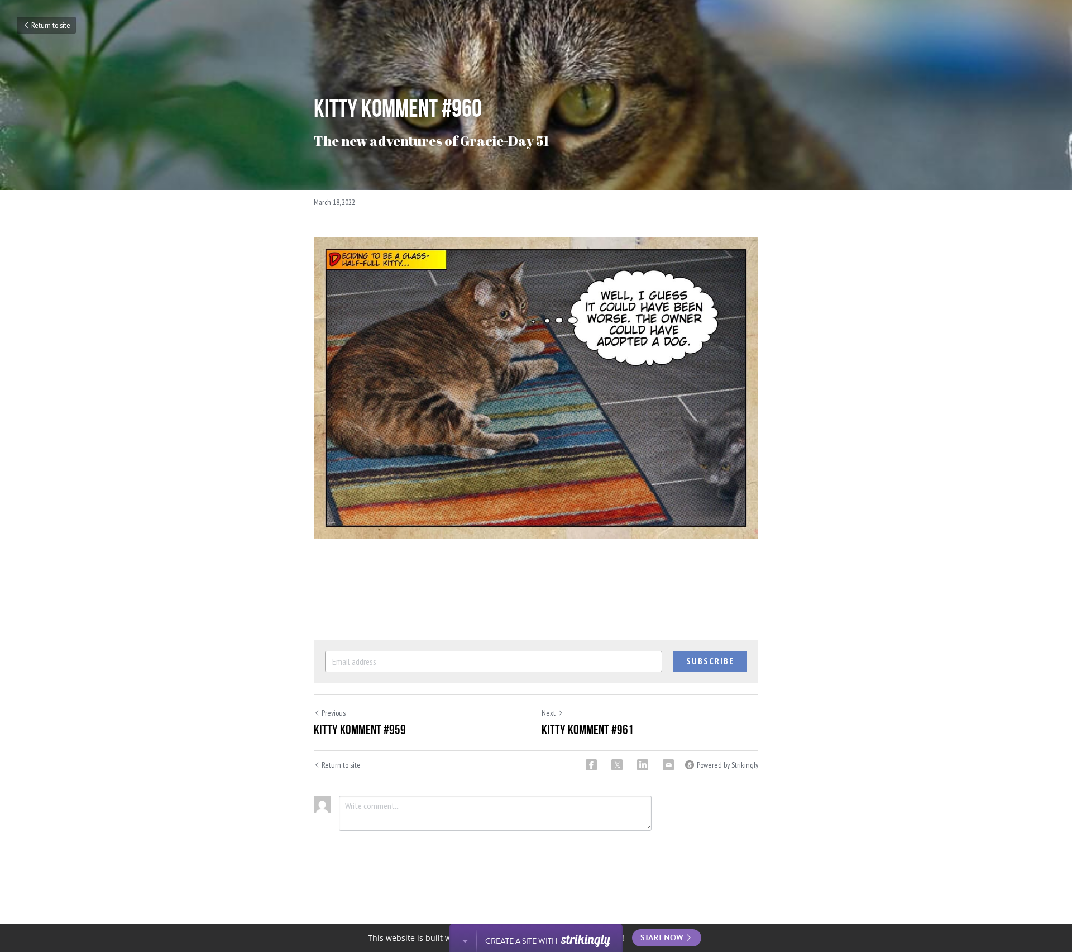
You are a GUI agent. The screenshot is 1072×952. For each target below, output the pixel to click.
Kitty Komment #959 (360, 729)
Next (549, 713)
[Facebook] (591, 764)
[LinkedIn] (642, 764)
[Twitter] (617, 764)
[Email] (668, 764)
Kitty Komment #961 (588, 729)
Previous (334, 713)
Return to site (50, 25)
